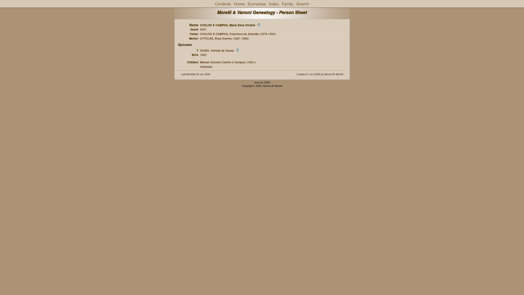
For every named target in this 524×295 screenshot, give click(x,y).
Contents (223, 4)
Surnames (257, 4)
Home (239, 4)
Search (302, 4)
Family (287, 4)
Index (274, 4)
